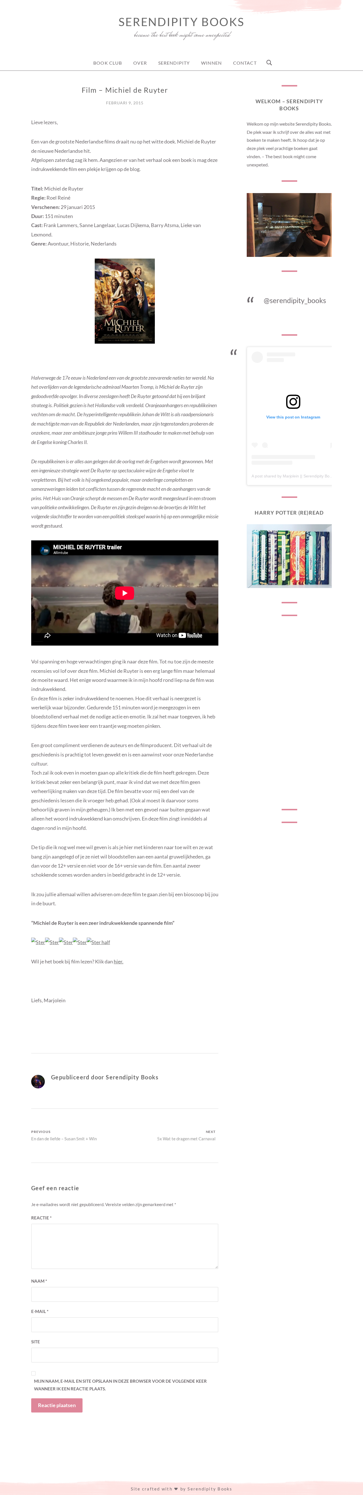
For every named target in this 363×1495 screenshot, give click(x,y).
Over (140, 62)
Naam (39, 1280)
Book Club (107, 62)
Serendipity (174, 62)
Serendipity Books (181, 22)
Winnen (211, 62)
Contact (245, 62)
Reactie (41, 1217)
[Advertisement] (289, 712)
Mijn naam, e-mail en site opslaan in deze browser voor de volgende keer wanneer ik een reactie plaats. (120, 1384)
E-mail (39, 1311)
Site (35, 1341)
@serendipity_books (295, 300)
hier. (118, 961)
